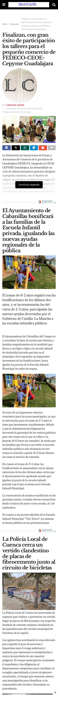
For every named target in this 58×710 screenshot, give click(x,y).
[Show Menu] (3, 4)
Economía (14, 24)
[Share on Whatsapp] (25, 147)
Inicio (4, 24)
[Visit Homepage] (28, 4)
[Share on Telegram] (34, 147)
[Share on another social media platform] (52, 147)
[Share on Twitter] (16, 147)
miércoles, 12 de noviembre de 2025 (24, 108)
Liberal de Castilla (15, 105)
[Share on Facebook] (6, 147)
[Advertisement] (29, 702)
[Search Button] (54, 4)
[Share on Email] (43, 147)
